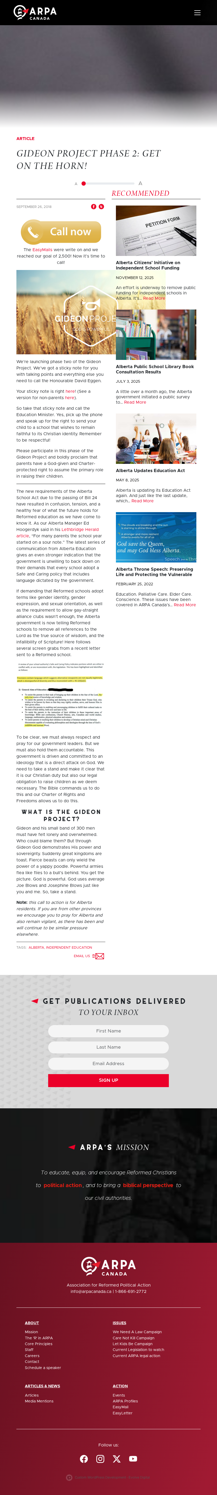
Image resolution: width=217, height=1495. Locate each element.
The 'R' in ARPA (39, 1338)
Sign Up (108, 1080)
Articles (32, 1395)
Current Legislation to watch (138, 1350)
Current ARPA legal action (136, 1356)
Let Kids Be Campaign (133, 1344)
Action (120, 1386)
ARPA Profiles (125, 1401)
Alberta (36, 947)
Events (119, 1395)
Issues (119, 1323)
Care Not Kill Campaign (134, 1338)
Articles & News (42, 1386)
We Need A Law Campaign (137, 1332)
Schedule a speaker (43, 1368)
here (70, 391)
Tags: (22, 947)
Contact (32, 1362)
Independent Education (69, 947)
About (32, 1323)
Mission (31, 1332)
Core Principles (38, 1344)
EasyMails (42, 250)
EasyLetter (123, 1413)
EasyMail (120, 1407)
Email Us (83, 956)
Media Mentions (39, 1401)
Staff (29, 1350)
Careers (32, 1356)
